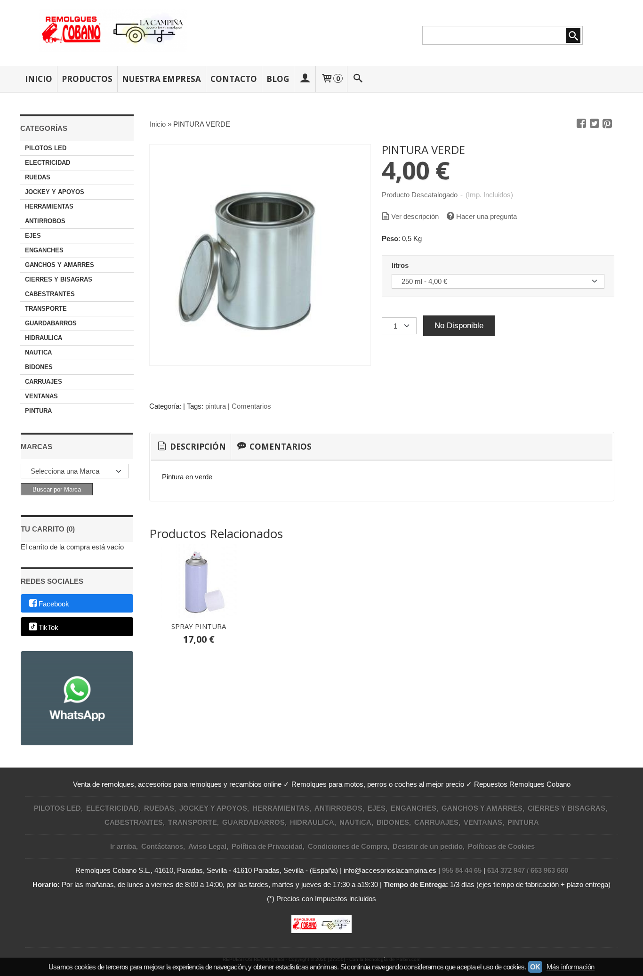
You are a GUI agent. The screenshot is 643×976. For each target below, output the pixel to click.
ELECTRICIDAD (47, 162)
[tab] (191, 447)
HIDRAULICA (43, 337)
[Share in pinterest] (607, 124)
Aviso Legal (207, 846)
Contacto (233, 78)
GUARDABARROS (51, 323)
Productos (87, 78)
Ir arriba (123, 846)
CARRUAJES (43, 381)
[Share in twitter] (594, 124)
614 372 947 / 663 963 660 (527, 870)
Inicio (38, 78)
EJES (33, 235)
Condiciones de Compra (347, 846)
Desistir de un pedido (428, 846)
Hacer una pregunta (486, 216)
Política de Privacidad (267, 846)
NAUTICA (38, 352)
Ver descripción (415, 216)
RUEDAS (37, 177)
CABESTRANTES (50, 294)
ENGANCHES (44, 250)
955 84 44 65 (462, 870)
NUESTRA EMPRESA (161, 78)
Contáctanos (162, 846)
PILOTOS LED (45, 148)
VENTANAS (41, 396)
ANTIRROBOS (45, 221)
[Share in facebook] (581, 124)
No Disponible (458, 325)
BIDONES (39, 367)
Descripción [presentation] (197, 446)
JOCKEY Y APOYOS (54, 191)
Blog (277, 78)
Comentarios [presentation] (280, 446)
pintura (215, 406)
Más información (571, 967)
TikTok (48, 627)
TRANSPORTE (46, 308)
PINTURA (38, 410)
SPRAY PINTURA (198, 626)
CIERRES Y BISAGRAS (58, 279)
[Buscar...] (358, 79)
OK (535, 967)
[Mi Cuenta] (304, 79)
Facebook (54, 604)
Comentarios (251, 406)
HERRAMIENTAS (49, 206)
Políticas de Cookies (501, 846)
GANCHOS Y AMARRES (59, 264)
